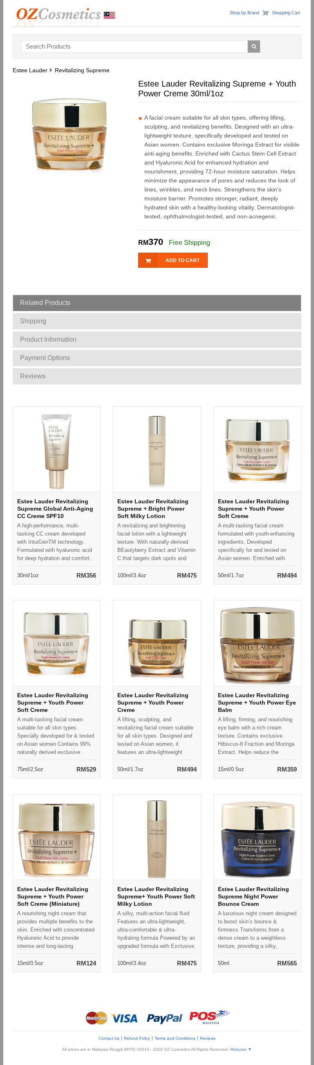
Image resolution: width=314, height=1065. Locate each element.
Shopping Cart (286, 12)
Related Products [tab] (45, 302)
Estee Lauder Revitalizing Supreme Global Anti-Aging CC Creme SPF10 (55, 508)
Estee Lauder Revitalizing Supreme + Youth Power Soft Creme (253, 508)
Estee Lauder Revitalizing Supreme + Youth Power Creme (152, 702)
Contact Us (109, 1038)
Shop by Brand (244, 12)
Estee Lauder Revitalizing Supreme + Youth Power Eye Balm (257, 702)
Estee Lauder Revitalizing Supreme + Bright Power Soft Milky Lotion (152, 508)
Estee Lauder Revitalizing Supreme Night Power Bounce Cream (253, 896)
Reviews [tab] (32, 376)
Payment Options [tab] (45, 357)
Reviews (207, 1038)
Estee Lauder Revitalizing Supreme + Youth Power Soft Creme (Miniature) (52, 896)
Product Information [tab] (48, 339)
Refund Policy (137, 1038)
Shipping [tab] (33, 321)
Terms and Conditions (175, 1038)
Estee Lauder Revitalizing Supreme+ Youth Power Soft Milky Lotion (156, 896)
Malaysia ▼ (241, 1049)
